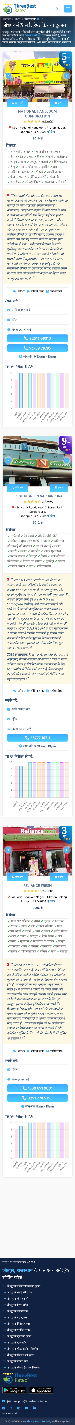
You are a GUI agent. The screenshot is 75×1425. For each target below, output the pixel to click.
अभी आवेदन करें (21, 310)
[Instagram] (18, 1408)
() (47, 121)
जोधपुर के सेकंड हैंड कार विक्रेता (23, 1367)
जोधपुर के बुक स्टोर (16, 1342)
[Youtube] (26, 1408)
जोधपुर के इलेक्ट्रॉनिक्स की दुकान (23, 1286)
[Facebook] (3, 1408)
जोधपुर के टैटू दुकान (17, 1317)
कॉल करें (18, 102)
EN (42, 18)
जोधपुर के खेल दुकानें (17, 1298)
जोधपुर (17, 18)
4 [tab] (40, 93)
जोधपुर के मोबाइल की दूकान (20, 1355)
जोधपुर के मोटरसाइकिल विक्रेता (22, 1349)
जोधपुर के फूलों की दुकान (19, 1336)
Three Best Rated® (38, 1421)
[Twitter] (11, 1408)
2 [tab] (34, 93)
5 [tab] (43, 93)
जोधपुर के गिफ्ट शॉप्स (17, 1305)
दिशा (52, 132)
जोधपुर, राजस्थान (17, 1270)
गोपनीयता (6, 1413)
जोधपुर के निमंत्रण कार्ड (19, 1323)
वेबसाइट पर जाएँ (21, 329)
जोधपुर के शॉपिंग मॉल (17, 1361)
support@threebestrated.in (30, 1401)
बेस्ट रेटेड (7, 18)
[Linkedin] (34, 1408)
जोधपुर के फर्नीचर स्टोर (18, 1330)
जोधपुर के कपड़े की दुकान (19, 1292)
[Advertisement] (37, 1219)
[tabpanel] (37, 77)
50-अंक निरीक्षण (33, 35)
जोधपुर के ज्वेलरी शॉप (17, 1311)
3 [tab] (37, 93)
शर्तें (16, 1413)
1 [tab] (30, 93)
